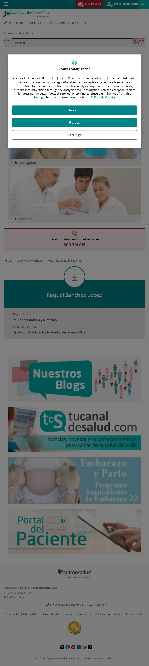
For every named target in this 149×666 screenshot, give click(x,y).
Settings (74, 135)
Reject (74, 122)
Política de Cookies (103, 97)
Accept (74, 110)
